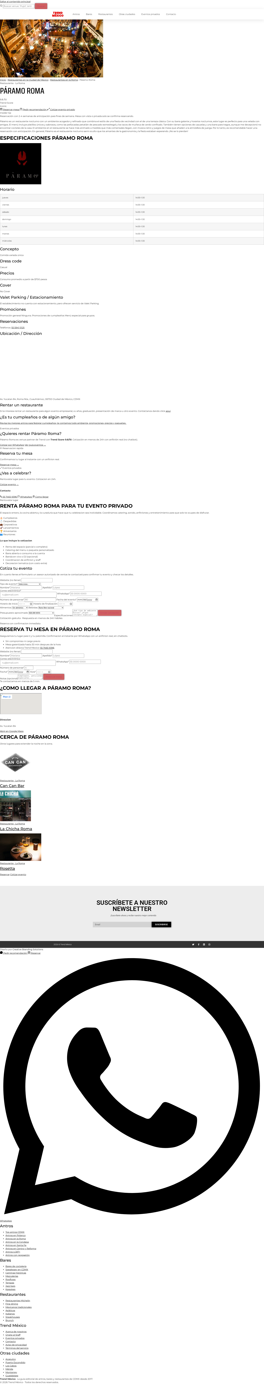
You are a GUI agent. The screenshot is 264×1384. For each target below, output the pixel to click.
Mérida (9, 1369)
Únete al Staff (13, 1335)
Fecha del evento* (67, 599)
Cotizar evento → (9, 484)
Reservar (5, 874)
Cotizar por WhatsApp (12, 445)
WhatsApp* (63, 593)
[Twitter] (193, 944)
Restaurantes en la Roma (64, 80)
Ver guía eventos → (35, 445)
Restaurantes (105, 14)
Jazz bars (10, 1286)
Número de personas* (12, 599)
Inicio (3, 80)
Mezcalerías (12, 1276)
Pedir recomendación (34, 109)
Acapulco (11, 1359)
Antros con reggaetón (18, 1255)
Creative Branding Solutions (28, 949)
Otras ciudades (127, 14)
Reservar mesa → (9, 464)
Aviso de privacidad (16, 1345)
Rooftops (11, 1279)
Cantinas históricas (16, 1273)
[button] (132, 219)
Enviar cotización (109, 613)
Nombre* (5, 587)
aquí (168, 411)
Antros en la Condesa (17, 1242)
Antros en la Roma (16, 1238)
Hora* (33, 672)
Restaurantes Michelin (18, 1300)
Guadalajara (12, 1375)
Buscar (41, 6)
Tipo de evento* (9, 584)
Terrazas (10, 1282)
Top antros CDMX (15, 1232)
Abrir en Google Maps (12, 731)
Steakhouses (13, 1317)
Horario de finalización (45, 603)
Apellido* (47, 587)
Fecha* (4, 672)
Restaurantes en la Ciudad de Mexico (28, 80)
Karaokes (10, 1289)
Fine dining (12, 1304)
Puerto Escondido (15, 1362)
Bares (89, 14)
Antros (76, 14)
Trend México (58, 14)
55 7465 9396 (9, 497)
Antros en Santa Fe (16, 1245)
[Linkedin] (204, 944)
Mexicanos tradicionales (19, 1307)
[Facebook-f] (199, 944)
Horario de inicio (9, 603)
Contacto (171, 14)
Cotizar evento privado (62, 109)
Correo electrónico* (10, 591)
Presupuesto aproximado (14, 613)
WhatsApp (26, 497)
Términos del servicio (17, 1348)
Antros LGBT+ (13, 1252)
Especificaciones (63, 615)
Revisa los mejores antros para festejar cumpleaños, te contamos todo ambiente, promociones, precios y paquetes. (63, 423)
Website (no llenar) (10, 580)
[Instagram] (209, 944)
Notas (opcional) (9, 678)
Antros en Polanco (16, 1235)
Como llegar (42, 497)
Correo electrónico (10, 659)
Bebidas (33, 607)
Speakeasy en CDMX (17, 1269)
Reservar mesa (11, 109)
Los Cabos (11, 1366)
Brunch (10, 1320)
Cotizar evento (18, 874)
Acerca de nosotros (16, 1331)
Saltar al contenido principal (15, 1)
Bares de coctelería (16, 1266)
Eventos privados (150, 14)
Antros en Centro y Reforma (21, 1248)
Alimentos (6, 607)
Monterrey (11, 1372)
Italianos (10, 1314)
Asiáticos (10, 1310)
